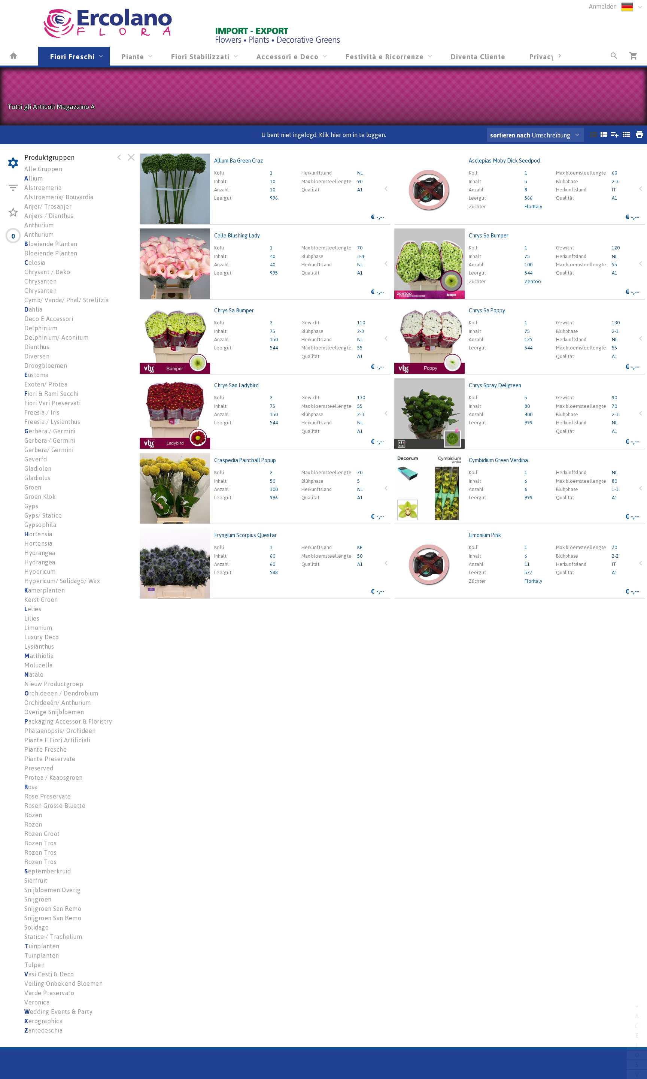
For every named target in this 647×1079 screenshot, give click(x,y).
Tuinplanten (41, 955)
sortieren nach (511, 135)
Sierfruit (36, 880)
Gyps (31, 506)
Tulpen (34, 965)
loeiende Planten (51, 244)
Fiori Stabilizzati (200, 56)
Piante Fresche (45, 749)
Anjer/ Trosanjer (48, 206)
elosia (34, 262)
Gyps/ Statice (43, 515)
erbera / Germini (50, 431)
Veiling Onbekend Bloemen (63, 983)
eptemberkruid (47, 871)
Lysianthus (39, 646)
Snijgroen (38, 899)
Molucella (38, 665)
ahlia (33, 309)
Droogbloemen (45, 365)
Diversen (36, 356)
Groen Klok (40, 496)
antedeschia (43, 1030)
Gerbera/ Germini (48, 450)
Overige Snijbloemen (54, 712)
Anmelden (603, 6)
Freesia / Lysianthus (52, 421)
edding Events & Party (58, 1011)
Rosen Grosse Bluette (54, 805)
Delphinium (40, 328)
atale (33, 674)
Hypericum (40, 571)
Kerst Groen (41, 599)
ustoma (36, 375)
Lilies (31, 618)
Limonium (38, 627)
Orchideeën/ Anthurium (57, 702)
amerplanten (44, 590)
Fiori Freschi (72, 56)
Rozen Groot (42, 833)
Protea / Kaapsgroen (53, 777)
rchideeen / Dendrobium (61, 693)
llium (33, 178)
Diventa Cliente (478, 56)
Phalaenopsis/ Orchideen (60, 730)
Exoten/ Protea (45, 384)
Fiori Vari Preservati (52, 403)
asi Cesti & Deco (49, 974)
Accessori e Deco (287, 56)
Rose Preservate (47, 796)
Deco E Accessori (48, 318)
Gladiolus (37, 478)
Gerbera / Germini (49, 440)
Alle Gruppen (43, 169)
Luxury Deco (41, 637)
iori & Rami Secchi (51, 393)
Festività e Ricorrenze (385, 56)
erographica (43, 1021)
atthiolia (39, 656)
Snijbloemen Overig (52, 890)
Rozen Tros (40, 843)
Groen (33, 487)
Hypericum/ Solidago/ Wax (62, 581)
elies (32, 609)
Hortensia (38, 543)
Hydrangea (39, 553)
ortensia (38, 534)
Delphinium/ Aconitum (56, 337)
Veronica (36, 1002)
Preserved (39, 768)
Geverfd (35, 459)
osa (30, 787)
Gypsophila (40, 524)
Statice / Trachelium (53, 936)
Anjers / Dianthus (48, 215)
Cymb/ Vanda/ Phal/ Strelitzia (66, 300)
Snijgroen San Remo (52, 908)
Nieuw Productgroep (53, 684)
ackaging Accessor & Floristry (68, 721)
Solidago (36, 927)
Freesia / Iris (42, 412)
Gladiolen (38, 468)
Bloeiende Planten (51, 253)
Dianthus (36, 347)
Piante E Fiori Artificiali (57, 740)
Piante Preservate (50, 759)
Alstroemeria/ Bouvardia (59, 197)
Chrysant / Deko (47, 272)
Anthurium (39, 225)
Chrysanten (40, 281)
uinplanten (42, 946)
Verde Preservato (49, 993)
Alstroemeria (42, 187)
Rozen (33, 815)
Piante (133, 56)
